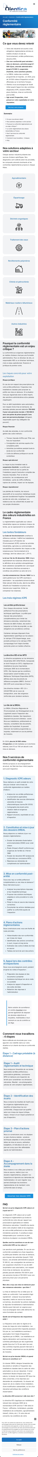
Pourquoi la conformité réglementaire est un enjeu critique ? (19, 125)
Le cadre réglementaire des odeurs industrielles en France (17, 130)
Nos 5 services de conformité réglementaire (15, 134)
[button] (35, 1419)
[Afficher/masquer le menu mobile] (34, 4)
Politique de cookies (18, 1454)
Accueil (5, 17)
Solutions (12, 17)
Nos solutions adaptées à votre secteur (19, 121)
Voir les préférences (19, 1450)
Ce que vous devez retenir (15, 119)
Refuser (19, 1445)
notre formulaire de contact (12, 1312)
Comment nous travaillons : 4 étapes (18, 138)
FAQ (8, 140)
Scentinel (19, 1010)
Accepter (19, 1439)
